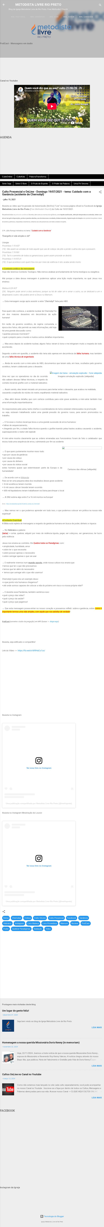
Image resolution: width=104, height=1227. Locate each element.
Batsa (6, 918)
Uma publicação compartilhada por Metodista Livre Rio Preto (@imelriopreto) (39, 803)
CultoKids (21, 176)
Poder (6, 929)
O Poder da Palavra (60, 183)
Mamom (64, 923)
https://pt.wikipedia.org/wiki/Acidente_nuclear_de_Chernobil (22, 504)
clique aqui (54, 622)
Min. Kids (54, 17)
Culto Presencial (56, 918)
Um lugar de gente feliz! (15, 1010)
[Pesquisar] (100, 5)
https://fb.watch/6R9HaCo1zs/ (31, 650)
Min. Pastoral (18, 17)
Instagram (19, 923)
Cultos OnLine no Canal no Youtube (21, 1074)
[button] (100, 192)
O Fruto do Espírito (39, 183)
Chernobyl (16, 918)
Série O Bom (21, 183)
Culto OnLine (40, 918)
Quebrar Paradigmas (21, 929)
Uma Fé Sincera (81, 183)
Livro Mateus (33, 923)
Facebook (71, 918)
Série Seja (6, 183)
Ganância (83, 918)
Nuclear (75, 923)
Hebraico (7, 923)
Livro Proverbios (50, 923)
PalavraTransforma (37, 176)
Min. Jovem (68, 17)
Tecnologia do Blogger (53, 1216)
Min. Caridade (86, 17)
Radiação (38, 929)
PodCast (86, 923)
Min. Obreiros (37, 17)
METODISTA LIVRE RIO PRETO (38, 5)
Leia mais (97, 1027)
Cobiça (28, 918)
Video (48, 929)
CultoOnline (7, 176)
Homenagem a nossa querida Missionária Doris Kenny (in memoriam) (41, 1042)
